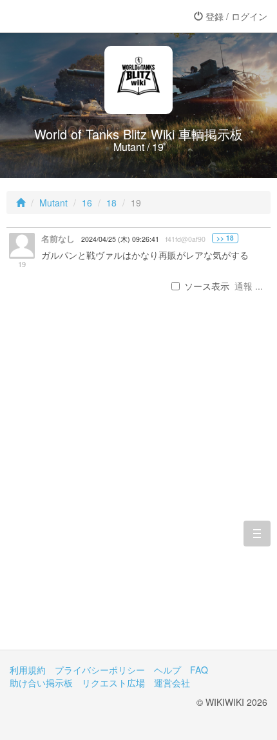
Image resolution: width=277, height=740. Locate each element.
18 (111, 202)
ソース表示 (206, 285)
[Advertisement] (138, 491)
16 (87, 202)
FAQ (199, 669)
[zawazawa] (61, 16)
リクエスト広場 (113, 682)
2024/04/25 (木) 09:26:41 (120, 239)
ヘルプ (167, 669)
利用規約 (28, 669)
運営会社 (172, 682)
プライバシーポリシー (100, 669)
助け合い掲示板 (41, 682)
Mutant (53, 202)
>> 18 (225, 238)
